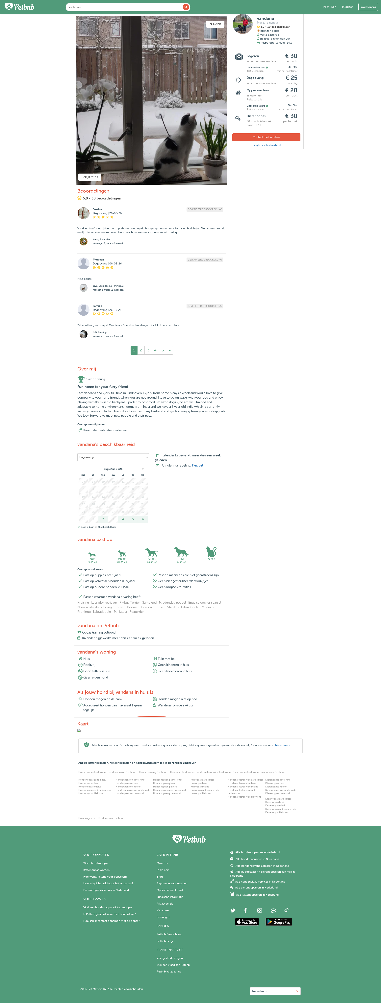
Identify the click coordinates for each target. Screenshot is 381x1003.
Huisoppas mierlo (199, 786)
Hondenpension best (127, 783)
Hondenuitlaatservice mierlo (243, 786)
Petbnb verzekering (169, 971)
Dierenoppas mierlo (276, 786)
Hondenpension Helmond (130, 793)
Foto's (21, 18)
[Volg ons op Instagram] (259, 911)
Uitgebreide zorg (256, 67)
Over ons (162, 863)
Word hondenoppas (95, 863)
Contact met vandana (266, 137)
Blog (160, 876)
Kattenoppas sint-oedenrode (280, 809)
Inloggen (347, 6)
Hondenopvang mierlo (165, 786)
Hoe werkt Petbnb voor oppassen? (105, 876)
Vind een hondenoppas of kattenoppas (107, 907)
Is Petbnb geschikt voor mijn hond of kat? (109, 914)
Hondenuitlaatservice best (242, 783)
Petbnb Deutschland (169, 934)
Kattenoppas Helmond (277, 812)
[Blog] (273, 911)
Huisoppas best (198, 783)
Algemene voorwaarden (172, 883)
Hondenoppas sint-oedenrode (94, 790)
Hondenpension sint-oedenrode (133, 790)
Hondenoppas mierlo (89, 786)
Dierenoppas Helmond (277, 793)
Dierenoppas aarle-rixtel (278, 779)
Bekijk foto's (90, 177)
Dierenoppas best (274, 783)
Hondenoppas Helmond (91, 793)
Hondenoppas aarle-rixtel (92, 779)
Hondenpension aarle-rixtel (130, 779)
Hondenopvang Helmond (167, 793)
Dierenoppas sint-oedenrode (280, 790)
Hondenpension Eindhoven (122, 772)
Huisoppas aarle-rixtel (202, 779)
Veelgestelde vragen (170, 958)
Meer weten (283, 745)
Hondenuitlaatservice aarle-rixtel (245, 779)
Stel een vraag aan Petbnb (173, 964)
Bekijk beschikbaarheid (266, 145)
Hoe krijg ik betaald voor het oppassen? (108, 883)
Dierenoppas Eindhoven (246, 772)
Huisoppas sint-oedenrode (204, 790)
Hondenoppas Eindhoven (92, 772)
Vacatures (163, 910)
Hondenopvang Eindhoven (153, 772)
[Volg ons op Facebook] (245, 911)
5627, (263, 22)
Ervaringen (163, 917)
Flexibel (197, 465)
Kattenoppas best (274, 802)
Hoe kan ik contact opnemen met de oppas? (111, 920)
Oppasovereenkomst (170, 890)
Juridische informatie (170, 896)
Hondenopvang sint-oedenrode (170, 790)
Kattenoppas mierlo (275, 805)
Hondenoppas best (88, 783)
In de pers (163, 869)
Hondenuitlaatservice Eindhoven (213, 772)
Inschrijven (329, 6)
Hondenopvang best (164, 783)
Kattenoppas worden (96, 869)
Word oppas (368, 7)
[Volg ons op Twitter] (232, 911)
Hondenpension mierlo (128, 786)
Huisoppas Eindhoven (181, 772)
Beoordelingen (58, 18)
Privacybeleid (165, 903)
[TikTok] (286, 911)
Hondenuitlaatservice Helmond (244, 796)
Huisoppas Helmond (201, 793)
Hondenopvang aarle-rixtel (167, 779)
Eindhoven (273, 22)
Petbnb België (165, 941)
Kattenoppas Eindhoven (273, 772)
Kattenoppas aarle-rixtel (278, 798)
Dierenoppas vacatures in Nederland (106, 890)
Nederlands (259, 991)
